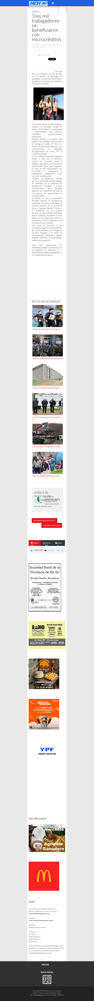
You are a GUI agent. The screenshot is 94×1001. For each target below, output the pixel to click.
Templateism (38, 995)
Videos (60, 544)
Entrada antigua (51, 525)
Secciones (48, 544)
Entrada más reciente (44, 520)
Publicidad (34, 544)
